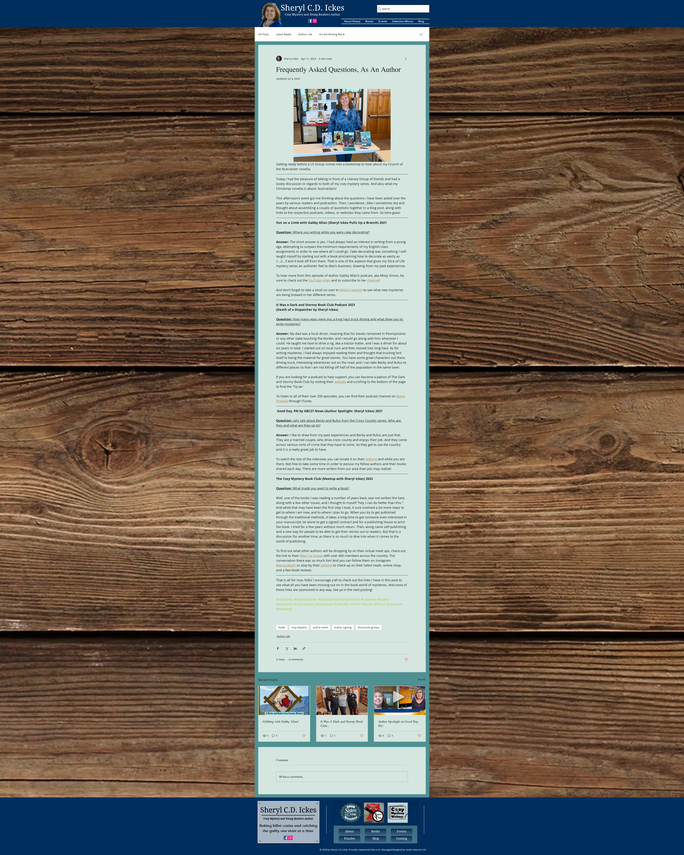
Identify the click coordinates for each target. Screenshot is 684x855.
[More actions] (406, 58)
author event (320, 627)
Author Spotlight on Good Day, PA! (398, 723)
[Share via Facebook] (277, 648)
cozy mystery (299, 627)
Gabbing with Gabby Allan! (281, 721)
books (281, 627)
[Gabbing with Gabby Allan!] (284, 700)
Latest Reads (283, 34)
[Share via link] (304, 648)
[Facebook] (310, 21)
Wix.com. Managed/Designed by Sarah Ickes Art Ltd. (398, 849)
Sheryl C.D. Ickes (312, 7)
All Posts (263, 34)
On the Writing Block (332, 34)
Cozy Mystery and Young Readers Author (312, 14)
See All (422, 679)
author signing (343, 627)
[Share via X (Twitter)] (286, 648)
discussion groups (368, 627)
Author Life (305, 34)
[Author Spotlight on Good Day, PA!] (400, 700)
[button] (352, 21)
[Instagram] (315, 21)
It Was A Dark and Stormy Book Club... (342, 723)
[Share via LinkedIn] (295, 648)
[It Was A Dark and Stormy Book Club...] (342, 700)
